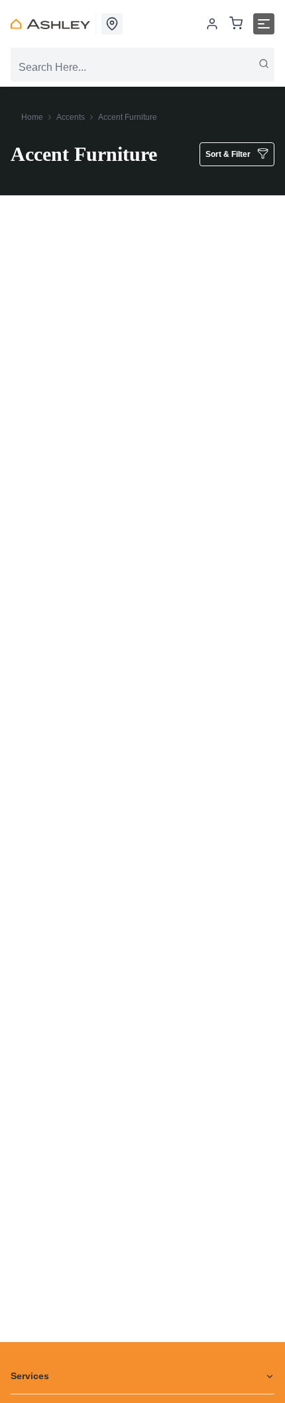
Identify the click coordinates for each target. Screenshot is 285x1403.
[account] (212, 23)
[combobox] (142, 67)
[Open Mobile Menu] (263, 23)
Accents (70, 117)
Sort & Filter (228, 154)
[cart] (236, 24)
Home (32, 117)
